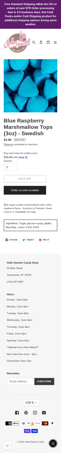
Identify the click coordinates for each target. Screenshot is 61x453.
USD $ (29, 402)
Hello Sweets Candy (34, 442)
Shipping (8, 144)
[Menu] (55, 42)
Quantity (8, 161)
